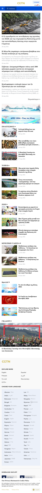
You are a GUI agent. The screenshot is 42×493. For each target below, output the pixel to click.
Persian (28, 409)
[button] (3, 32)
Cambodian (9, 409)
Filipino (9, 425)
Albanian (9, 392)
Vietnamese (30, 459)
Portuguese (30, 415)
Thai (26, 445)
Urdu (27, 455)
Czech (8, 415)
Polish (27, 412)
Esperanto (10, 422)
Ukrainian (30, 452)
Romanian (29, 422)
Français (4, 375)
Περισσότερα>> (34, 99)
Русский (4, 379)
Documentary (25, 379)
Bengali (8, 402)
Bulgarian (10, 405)
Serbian (28, 429)
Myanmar (31, 402)
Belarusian (11, 399)
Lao (26, 392)
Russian (29, 425)
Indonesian (12, 452)
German (9, 432)
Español (23, 372)
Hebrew (8, 442)
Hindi (7, 445)
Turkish (28, 449)
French (9, 429)
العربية (23, 375)
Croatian (9, 412)
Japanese (9, 459)
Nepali (27, 405)
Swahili (29, 439)
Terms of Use (15, 489)
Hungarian (9, 449)
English (4, 372)
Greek (9, 435)
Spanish (29, 435)
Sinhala (28, 432)
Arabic (8, 395)
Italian (8, 455)
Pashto (27, 419)
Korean (8, 462)
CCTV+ (4, 382)
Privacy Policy (5, 489)
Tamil (27, 442)
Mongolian (29, 399)
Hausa (8, 439)
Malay (30, 395)
